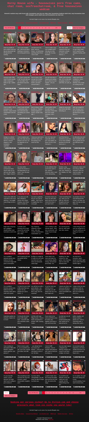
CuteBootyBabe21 (36, 241)
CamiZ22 (6, 241)
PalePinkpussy (63, 241)
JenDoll (61, 62)
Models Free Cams (62, 22)
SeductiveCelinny (78, 211)
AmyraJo (20, 241)
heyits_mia (48, 301)
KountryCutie (8, 211)
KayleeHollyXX (35, 301)
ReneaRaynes (49, 32)
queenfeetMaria (63, 301)
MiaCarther (48, 360)
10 (45, 27)
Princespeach (77, 62)
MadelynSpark (8, 92)
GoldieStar (34, 32)
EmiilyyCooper (63, 330)
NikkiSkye (48, 181)
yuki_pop (48, 241)
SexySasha (7, 62)
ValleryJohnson (77, 301)
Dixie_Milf (48, 211)
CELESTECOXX (63, 121)
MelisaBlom (7, 330)
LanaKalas (34, 62)
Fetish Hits (50, 419)
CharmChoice (21, 330)
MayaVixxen (7, 181)
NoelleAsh (20, 121)
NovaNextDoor (35, 92)
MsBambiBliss (77, 241)
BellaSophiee (49, 271)
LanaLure (48, 62)
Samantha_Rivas (78, 330)
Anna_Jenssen (63, 271)
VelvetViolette (77, 121)
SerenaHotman (35, 330)
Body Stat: (10, 44)
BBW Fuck (53, 22)
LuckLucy (20, 211)
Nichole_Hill (7, 360)
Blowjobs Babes (20, 22)
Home (69, 27)
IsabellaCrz (76, 271)
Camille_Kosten (49, 151)
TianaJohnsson (63, 181)
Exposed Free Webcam (32, 22)
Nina (60, 211)
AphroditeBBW (35, 360)
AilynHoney (62, 360)
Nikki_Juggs (7, 151)
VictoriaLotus (8, 32)
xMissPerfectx (21, 271)
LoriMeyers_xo (35, 211)
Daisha (61, 32)
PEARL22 (34, 151)
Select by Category (78, 27)
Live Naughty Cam (44, 22)
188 (56, 27)
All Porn (71, 22)
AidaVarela (7, 121)
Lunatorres (20, 151)
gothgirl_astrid (77, 32)
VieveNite (34, 121)
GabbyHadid (35, 181)
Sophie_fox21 (77, 360)
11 (49, 27)
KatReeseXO (62, 92)
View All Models (9, 27)
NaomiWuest (76, 181)
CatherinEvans (21, 360)
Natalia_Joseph (36, 271)
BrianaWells (21, 301)
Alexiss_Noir (7, 271)
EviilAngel (76, 151)
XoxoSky (47, 121)
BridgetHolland (21, 62)
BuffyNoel (7, 301)
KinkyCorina (62, 151)
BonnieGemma (49, 330)
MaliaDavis (20, 181)
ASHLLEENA (76, 92)
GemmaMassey (21, 92)
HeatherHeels (49, 92)
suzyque (20, 32)
